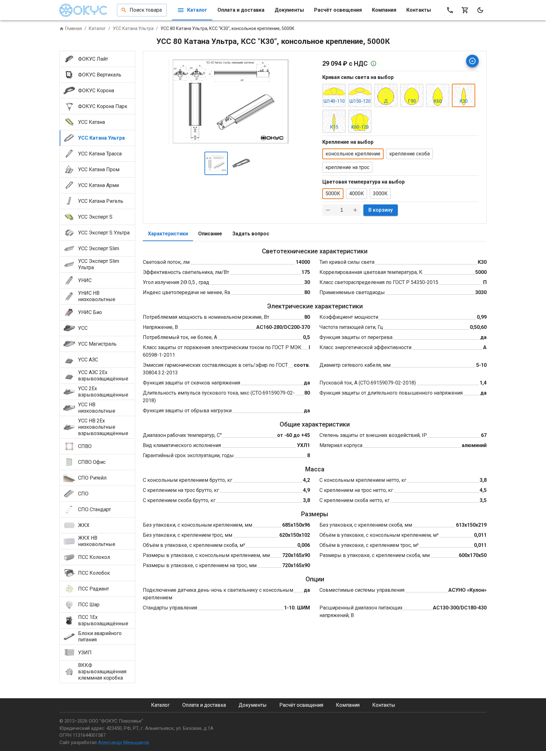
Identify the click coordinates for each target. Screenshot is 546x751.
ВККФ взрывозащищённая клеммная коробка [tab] (102, 671)
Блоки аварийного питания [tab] (100, 636)
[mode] (480, 10)
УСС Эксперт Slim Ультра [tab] (98, 264)
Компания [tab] (384, 10)
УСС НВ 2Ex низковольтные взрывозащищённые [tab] (103, 427)
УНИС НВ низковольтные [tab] (96, 296)
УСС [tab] (83, 328)
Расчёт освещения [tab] (338, 10)
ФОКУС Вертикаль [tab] (99, 75)
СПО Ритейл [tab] (92, 478)
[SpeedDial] (472, 61)
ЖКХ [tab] (83, 525)
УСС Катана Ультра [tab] (101, 138)
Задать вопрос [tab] (250, 234)
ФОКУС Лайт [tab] (93, 59)
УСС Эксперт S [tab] (95, 217)
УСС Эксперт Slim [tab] (98, 248)
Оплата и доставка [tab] (240, 10)
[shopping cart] (465, 10)
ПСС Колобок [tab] (94, 573)
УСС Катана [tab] (91, 122)
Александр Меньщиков (123, 742)
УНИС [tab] (85, 280)
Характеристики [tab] (168, 234)
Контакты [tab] (418, 10)
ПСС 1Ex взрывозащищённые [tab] (103, 620)
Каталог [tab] (197, 10)
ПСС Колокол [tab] (94, 557)
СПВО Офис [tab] (92, 462)
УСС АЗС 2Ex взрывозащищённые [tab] (103, 375)
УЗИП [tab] (85, 653)
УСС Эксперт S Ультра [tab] (104, 233)
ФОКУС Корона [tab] (96, 91)
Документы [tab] (289, 10)
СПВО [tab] (85, 446)
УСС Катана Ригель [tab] (100, 201)
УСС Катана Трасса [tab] (100, 154)
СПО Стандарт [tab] (94, 509)
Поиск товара (146, 10)
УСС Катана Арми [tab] (98, 185)
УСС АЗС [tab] (88, 360)
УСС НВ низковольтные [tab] (96, 408)
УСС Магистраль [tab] (97, 344)
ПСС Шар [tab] (89, 605)
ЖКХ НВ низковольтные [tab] (96, 541)
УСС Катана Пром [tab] (98, 170)
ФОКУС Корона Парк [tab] (102, 106)
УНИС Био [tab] (90, 312)
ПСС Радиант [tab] (93, 589)
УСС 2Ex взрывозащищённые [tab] (103, 391)
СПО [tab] (83, 494)
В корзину (380, 210)
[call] (450, 10)
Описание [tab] (210, 234)
